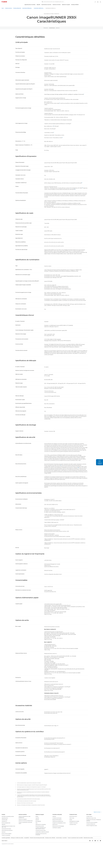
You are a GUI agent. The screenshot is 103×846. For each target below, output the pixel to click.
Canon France (4, 840)
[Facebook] (89, 840)
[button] (99, 462)
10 (78, 467)
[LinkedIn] (95, 840)
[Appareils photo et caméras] (35, 4)
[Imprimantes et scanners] (51, 4)
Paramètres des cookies (88, 837)
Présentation (46, 27)
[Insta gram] (92, 840)
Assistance (57, 27)
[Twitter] (97, 840)
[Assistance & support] (70, 4)
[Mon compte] (98, 2)
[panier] (100, 2)
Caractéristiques (52, 27)
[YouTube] (100, 840)
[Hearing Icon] (95, 2)
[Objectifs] (40, 4)
